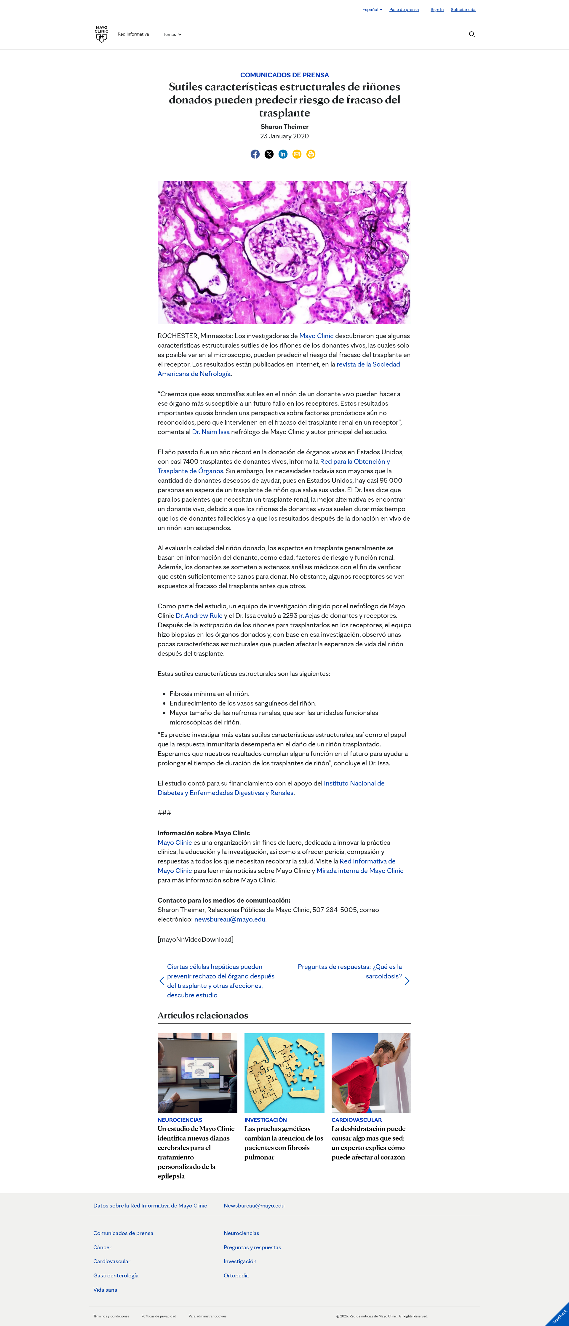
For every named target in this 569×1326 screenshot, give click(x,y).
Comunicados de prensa (123, 1233)
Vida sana (105, 1289)
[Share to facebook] (255, 153)
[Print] (311, 153)
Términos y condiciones (111, 1316)
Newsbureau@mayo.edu (254, 1205)
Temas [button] (170, 34)
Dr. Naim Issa (211, 431)
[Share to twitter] (269, 153)
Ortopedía (236, 1275)
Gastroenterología (116, 1275)
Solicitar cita (463, 9)
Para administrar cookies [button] (207, 1316)
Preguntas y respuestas (252, 1247)
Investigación (240, 1261)
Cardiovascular (111, 1261)
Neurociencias (241, 1233)
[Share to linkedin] (283, 153)
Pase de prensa (404, 9)
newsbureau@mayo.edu (229, 919)
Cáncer (102, 1247)
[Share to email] (297, 153)
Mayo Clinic (316, 335)
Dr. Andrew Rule (199, 615)
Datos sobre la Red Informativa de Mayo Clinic (150, 1205)
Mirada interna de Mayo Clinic (360, 870)
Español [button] (370, 9)
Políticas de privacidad (158, 1316)
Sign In (437, 9)
